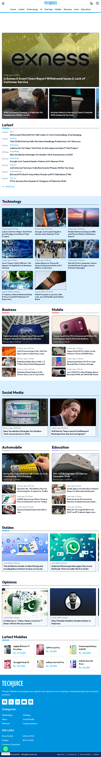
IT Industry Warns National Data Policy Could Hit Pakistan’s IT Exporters (17, 296)
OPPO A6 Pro (53, 647)
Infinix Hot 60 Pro (55, 662)
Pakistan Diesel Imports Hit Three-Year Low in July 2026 (30, 373)
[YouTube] (24, 702)
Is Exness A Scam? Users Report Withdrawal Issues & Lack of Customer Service (44, 80)
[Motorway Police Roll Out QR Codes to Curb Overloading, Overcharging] (25, 467)
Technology (32, 9)
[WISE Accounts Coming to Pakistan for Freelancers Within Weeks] (25, 104)
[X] (11, 702)
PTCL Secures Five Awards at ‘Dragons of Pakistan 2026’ (38, 181)
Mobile (58, 9)
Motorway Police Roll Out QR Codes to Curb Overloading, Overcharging (45, 134)
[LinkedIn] (30, 702)
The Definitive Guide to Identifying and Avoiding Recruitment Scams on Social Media (23, 569)
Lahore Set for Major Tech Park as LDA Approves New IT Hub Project (44, 148)
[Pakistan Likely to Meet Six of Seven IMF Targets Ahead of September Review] (25, 330)
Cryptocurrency (16, 171)
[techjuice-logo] (50, 3)
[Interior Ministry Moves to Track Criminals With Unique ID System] (72, 104)
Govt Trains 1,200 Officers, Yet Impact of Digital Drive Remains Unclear (16, 265)
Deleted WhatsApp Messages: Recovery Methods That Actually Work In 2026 (71, 567)
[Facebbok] (4, 702)
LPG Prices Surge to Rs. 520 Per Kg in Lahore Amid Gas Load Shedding (32, 353)
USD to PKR (28, 736)
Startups (48, 9)
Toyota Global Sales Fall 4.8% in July (32, 510)
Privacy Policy (85, 754)
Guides (8, 527)
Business (68, 9)
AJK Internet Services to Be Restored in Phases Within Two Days (42, 168)
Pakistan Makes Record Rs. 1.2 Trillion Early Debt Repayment (31, 362)
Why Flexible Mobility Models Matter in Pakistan (71, 622)
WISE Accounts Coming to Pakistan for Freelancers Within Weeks (23, 113)
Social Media (14, 152)
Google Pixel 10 (21, 662)
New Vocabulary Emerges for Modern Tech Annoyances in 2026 (41, 154)
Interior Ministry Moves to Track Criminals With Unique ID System (72, 113)
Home (13, 9)
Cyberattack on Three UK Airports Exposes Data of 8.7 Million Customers (48, 265)
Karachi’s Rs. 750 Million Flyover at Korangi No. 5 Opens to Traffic (32, 489)
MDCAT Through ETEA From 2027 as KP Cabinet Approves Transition (81, 512)
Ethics (96, 754)
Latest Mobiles (14, 637)
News (4, 719)
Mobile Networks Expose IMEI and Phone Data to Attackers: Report (82, 234)
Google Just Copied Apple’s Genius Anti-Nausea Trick (37, 161)
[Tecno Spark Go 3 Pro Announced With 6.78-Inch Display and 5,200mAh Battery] (75, 330)
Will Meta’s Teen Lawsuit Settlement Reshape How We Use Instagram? (70, 432)
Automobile (12, 447)
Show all (10, 186)
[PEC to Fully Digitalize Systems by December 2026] (75, 467)
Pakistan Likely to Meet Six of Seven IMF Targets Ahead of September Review (23, 337)
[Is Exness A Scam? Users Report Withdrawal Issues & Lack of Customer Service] (50, 60)
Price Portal (7, 736)
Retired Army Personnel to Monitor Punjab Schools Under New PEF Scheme (81, 501)
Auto (76, 9)
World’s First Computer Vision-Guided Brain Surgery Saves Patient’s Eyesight (82, 265)
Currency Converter (11, 744)
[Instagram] (17, 702)
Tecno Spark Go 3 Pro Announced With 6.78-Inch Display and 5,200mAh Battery (75, 337)
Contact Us (72, 754)
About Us (60, 754)
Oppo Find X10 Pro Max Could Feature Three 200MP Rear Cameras (81, 353)
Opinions (9, 582)
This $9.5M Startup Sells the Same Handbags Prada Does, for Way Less (45, 141)
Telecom (13, 165)
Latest (21, 9)
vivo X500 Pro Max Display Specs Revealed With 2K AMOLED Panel (82, 373)
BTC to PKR (28, 740)
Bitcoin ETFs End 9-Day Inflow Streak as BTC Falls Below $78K (40, 174)
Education (86, 9)
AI (41, 9)
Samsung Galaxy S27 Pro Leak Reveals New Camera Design (81, 362)
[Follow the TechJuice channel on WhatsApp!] (6, 749)
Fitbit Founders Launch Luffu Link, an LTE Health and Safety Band (49, 296)
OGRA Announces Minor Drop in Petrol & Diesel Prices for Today (32, 500)
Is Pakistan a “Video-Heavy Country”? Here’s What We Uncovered (22, 622)
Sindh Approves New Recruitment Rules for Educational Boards (82, 489)
